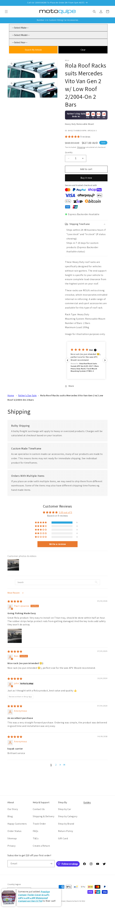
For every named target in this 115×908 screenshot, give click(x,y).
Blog (10, 816)
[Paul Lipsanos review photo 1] (14, 636)
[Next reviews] (105, 360)
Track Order (39, 823)
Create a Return (41, 845)
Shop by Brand (66, 823)
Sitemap (12, 838)
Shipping (81, 147)
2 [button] (56, 764)
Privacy (11, 845)
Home (10, 395)
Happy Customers (17, 823)
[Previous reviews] (67, 360)
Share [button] (71, 386)
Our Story (12, 809)
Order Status (14, 831)
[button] (6, 11)
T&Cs (35, 838)
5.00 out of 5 (65, 512)
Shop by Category (67, 816)
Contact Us (39, 809)
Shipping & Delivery (43, 816)
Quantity (68, 152)
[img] (14, 601)
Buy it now (86, 177)
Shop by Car (64, 809)
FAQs (35, 831)
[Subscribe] (51, 863)
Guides (87, 802)
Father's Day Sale (27, 395)
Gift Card (63, 838)
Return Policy (65, 831)
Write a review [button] (57, 544)
